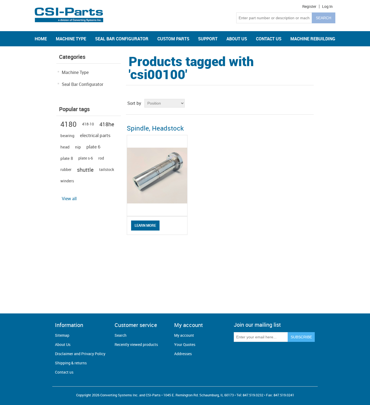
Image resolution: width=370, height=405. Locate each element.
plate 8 (66, 158)
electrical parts (95, 135)
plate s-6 (85, 158)
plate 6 (93, 147)
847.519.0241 (284, 395)
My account (184, 335)
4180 (68, 124)
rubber (66, 169)
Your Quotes (184, 344)
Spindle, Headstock (155, 128)
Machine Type (75, 72)
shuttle (85, 169)
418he (106, 124)
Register (309, 6)
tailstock (106, 169)
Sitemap (62, 335)
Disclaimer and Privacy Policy (80, 353)
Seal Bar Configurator (82, 84)
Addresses (183, 353)
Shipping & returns (71, 362)
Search (120, 335)
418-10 (88, 124)
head (65, 147)
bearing (67, 135)
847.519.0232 (253, 395)
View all (69, 199)
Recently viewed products (136, 344)
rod (101, 158)
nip (78, 147)
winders (67, 180)
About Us (62, 344)
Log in (327, 6)
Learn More (145, 225)
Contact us (64, 372)
